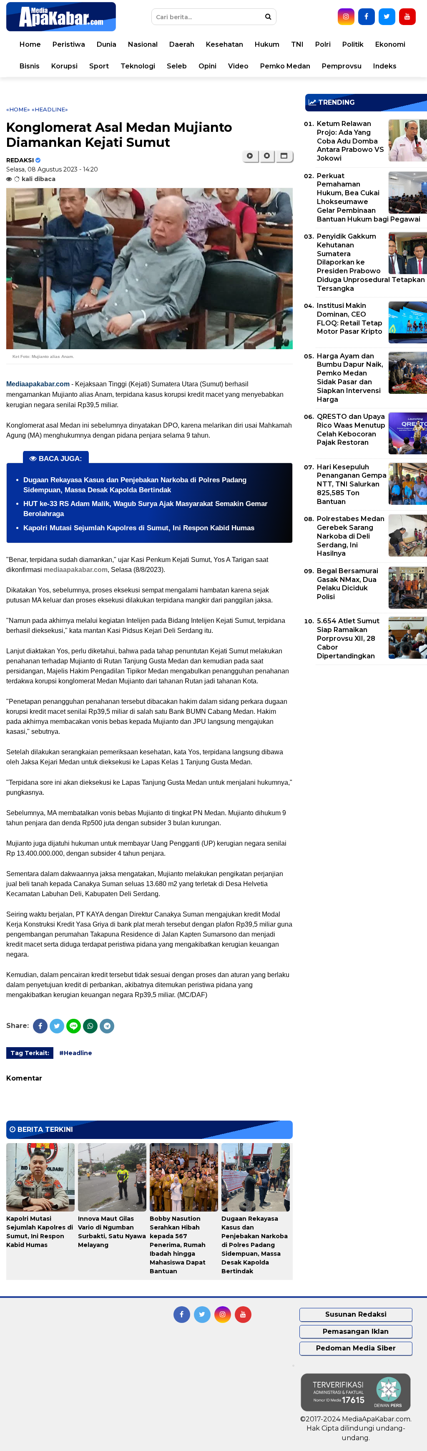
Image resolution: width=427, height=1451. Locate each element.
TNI (297, 44)
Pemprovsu (342, 66)
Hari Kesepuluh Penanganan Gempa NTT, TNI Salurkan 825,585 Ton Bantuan (352, 484)
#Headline (75, 1053)
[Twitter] (57, 1026)
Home (30, 44)
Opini (207, 66)
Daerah (181, 44)
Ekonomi (390, 44)
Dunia (106, 44)
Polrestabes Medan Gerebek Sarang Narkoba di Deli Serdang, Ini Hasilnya (350, 536)
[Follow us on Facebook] (366, 16)
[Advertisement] (366, 730)
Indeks (385, 66)
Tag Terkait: (29, 1053)
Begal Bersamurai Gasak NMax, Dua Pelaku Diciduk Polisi (347, 584)
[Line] (73, 1026)
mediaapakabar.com (76, 569)
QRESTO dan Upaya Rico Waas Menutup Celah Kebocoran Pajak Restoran (351, 429)
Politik (353, 44)
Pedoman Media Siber (356, 1348)
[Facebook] (40, 1026)
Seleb (177, 66)
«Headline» (50, 109)
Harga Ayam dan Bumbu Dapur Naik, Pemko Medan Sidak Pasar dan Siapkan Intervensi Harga (350, 377)
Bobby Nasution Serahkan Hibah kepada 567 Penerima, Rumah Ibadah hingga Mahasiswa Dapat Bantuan (178, 1245)
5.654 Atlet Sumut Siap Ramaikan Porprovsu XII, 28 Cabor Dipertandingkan (348, 638)
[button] (284, 156)
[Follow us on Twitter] (387, 16)
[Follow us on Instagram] (346, 16)
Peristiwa (69, 44)
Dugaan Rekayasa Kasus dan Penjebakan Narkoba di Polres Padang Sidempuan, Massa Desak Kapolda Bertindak (254, 1245)
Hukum (267, 44)
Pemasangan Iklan (356, 1331)
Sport (99, 66)
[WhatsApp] (90, 1026)
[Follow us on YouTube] (407, 16)
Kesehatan (224, 44)
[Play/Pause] (250, 156)
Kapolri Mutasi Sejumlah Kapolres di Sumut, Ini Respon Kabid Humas (138, 528)
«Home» (18, 109)
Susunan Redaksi (356, 1314)
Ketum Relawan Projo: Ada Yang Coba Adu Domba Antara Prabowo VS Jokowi (350, 141)
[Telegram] (107, 1026)
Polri (323, 44)
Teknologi (138, 66)
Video (238, 66)
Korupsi (64, 66)
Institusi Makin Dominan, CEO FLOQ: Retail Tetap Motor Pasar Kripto (349, 318)
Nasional (143, 44)
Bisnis (30, 66)
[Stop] (267, 156)
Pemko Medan (285, 66)
